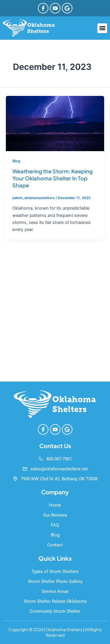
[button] (102, 28)
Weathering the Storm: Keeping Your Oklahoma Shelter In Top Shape (52, 178)
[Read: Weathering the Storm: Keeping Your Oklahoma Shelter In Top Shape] (55, 123)
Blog (16, 161)
